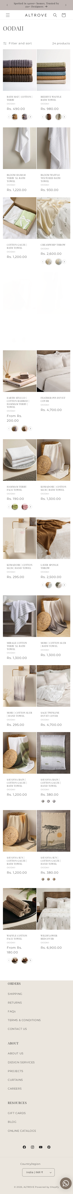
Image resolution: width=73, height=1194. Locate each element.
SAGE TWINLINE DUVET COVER (50, 714)
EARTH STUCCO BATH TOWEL (19, 321)
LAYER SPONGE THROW (49, 566)
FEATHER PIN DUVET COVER (53, 400)
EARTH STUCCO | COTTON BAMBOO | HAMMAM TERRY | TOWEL (18, 403)
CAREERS (15, 1088)
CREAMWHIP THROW (53, 244)
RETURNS (15, 1002)
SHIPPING (15, 994)
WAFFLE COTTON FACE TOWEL (17, 937)
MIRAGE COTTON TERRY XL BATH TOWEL (17, 646)
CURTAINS (15, 1080)
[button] (8, 15)
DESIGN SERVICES (21, 1062)
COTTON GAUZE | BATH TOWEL (17, 246)
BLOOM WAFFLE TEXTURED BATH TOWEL (51, 177)
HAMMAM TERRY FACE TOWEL (16, 488)
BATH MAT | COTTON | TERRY (19, 98)
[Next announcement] (66, 5)
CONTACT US (17, 1029)
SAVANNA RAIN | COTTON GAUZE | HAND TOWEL (51, 782)
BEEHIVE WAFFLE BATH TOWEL (51, 98)
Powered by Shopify (47, 1187)
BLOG (12, 1122)
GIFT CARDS (17, 1113)
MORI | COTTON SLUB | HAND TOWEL (19, 714)
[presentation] (30, 116)
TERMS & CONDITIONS (24, 1020)
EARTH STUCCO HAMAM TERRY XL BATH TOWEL (51, 322)
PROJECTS (15, 1071)
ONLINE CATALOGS (22, 1131)
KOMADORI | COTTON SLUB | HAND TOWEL (19, 566)
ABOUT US (16, 1053)
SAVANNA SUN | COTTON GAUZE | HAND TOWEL (51, 860)
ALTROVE (29, 1187)
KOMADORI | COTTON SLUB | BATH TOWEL (53, 488)
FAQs (12, 1011)
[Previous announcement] (7, 5)
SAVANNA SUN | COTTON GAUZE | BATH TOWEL (17, 860)
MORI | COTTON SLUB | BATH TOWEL (53, 645)
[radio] (14, 117)
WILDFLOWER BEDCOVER (49, 937)
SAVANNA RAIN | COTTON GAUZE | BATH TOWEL (17, 782)
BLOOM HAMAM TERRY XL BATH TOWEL (16, 177)
